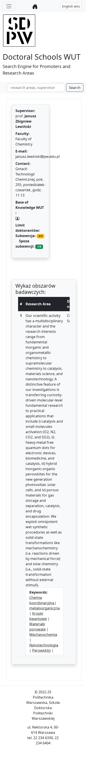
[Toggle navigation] (9, 6)
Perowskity (41, 650)
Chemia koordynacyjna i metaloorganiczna (44, 603)
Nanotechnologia (43, 645)
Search (74, 87)
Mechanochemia (43, 634)
